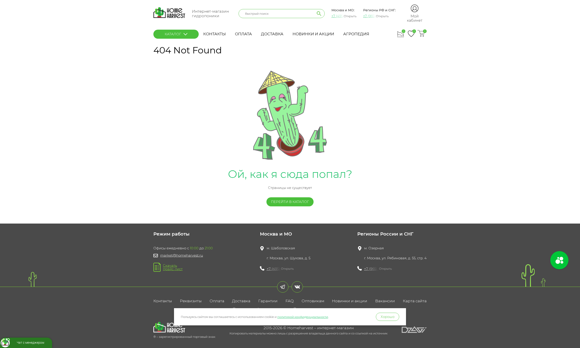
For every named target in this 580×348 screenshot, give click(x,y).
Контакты (214, 34)
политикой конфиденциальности (302, 317)
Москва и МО (276, 234)
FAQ (289, 301)
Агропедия (356, 34)
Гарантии (268, 301)
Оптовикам (313, 301)
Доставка (272, 34)
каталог (173, 34)
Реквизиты (191, 301)
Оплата (243, 34)
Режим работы (171, 234)
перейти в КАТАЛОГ (290, 202)
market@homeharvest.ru (181, 255)
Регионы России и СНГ (385, 234)
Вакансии (385, 301)
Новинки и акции (313, 34)
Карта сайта (415, 301)
